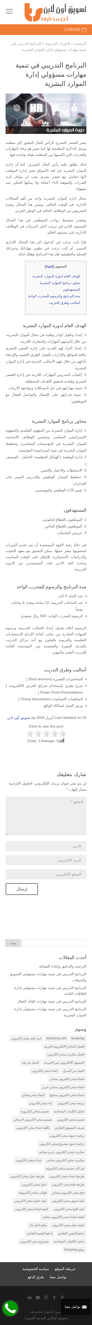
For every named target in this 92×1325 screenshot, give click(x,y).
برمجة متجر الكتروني (70, 1103)
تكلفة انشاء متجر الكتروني (33, 1128)
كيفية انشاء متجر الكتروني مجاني (63, 1217)
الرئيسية (80, 43)
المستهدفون (71, 289)
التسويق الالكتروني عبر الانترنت (64, 1062)
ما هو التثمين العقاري (71, 1233)
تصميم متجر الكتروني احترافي (33, 1119)
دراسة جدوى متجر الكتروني (67, 1135)
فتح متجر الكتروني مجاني (68, 1192)
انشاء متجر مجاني (33, 1095)
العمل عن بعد (30, 1062)
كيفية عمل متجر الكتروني (68, 1225)
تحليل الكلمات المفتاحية (69, 1111)
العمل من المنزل (73, 1071)
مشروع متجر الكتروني (34, 1241)
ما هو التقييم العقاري (40, 1233)
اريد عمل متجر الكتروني (26, 1038)
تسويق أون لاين (18, 718)
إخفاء (49, 266)
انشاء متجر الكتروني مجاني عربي (63, 1087)
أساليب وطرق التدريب (64, 303)
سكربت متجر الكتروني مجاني (65, 1160)
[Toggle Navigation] (9, 12)
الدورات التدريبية (57, 43)
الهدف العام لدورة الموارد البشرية (56, 276)
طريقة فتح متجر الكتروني (68, 1184)
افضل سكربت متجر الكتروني (65, 1054)
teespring (77, 1038)
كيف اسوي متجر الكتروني (68, 1201)
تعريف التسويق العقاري (69, 1128)
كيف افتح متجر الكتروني (68, 1209)
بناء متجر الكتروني (40, 1103)
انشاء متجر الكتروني (45, 1071)
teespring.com (56, 1038)
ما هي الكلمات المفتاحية (69, 1241)
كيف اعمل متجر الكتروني (30, 1201)
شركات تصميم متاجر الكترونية (65, 1168)
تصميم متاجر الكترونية (35, 1111)
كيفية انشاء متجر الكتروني (31, 1209)
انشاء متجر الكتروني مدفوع (67, 1095)
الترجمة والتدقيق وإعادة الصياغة (62, 966)
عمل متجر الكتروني (34, 1184)
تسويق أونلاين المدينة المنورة (46, 1318)
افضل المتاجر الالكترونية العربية (64, 1046)
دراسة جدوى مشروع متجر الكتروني (61, 1144)
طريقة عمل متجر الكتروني (27, 1176)
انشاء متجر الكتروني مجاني (67, 1079)
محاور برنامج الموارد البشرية (60, 283)
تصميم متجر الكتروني (70, 1119)
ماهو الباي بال (38, 1225)
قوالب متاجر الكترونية (33, 1192)
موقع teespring (74, 1249)
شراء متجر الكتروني (28, 1160)
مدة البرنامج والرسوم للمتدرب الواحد (54, 296)
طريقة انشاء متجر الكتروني (66, 1176)
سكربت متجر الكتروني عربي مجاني (61, 1152)
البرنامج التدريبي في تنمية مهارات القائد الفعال (51, 1001)
